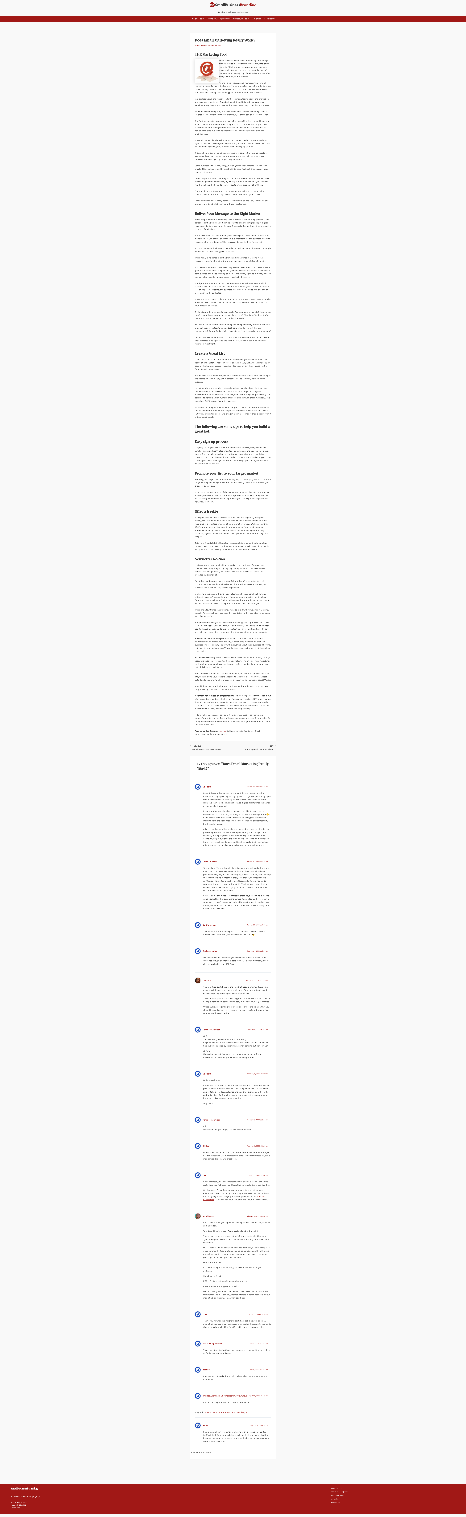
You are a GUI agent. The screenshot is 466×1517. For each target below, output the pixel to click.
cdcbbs (206, 1370)
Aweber (223, 731)
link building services (212, 1343)
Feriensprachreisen (211, 1030)
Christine (207, 980)
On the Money (209, 925)
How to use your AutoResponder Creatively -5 (226, 1412)
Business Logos (210, 951)
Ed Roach (207, 787)
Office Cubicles (210, 861)
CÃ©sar (206, 1146)
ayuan (205, 1425)
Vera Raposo (208, 1216)
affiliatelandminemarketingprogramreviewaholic (225, 1396)
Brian (205, 1314)
